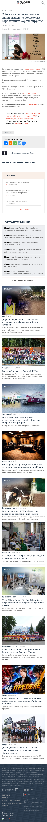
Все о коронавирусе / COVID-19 (18, 29)
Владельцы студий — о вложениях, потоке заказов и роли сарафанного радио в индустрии (23, 468)
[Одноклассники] (10, 143)
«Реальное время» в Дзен (22, 153)
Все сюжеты (24, 209)
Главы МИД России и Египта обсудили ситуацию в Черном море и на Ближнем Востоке (23, 229)
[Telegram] (19, 143)
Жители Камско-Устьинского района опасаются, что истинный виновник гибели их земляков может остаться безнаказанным (22, 325)
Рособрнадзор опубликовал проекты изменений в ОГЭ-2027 (21, 243)
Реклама (5, 798)
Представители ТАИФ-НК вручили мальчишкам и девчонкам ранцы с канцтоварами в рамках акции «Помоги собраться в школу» (22, 374)
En (29, 794)
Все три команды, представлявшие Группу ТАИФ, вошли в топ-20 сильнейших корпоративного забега (23, 752)
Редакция (6, 795)
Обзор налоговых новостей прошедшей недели (21, 421)
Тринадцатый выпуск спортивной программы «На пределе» (22, 703)
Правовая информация (11, 801)
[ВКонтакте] (6, 143)
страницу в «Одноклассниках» (20, 118)
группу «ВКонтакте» (15, 116)
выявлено (33, 104)
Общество (7, 11)
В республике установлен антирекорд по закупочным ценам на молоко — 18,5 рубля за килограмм (23, 515)
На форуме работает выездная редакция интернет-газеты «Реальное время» (23, 605)
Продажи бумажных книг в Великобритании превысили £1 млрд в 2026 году (23, 272)
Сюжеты (10, 175)
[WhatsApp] (15, 143)
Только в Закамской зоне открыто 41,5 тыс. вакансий (23, 558)
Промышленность (9, 508)
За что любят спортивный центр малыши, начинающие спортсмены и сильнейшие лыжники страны (23, 654)
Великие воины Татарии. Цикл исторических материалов (18, 193)
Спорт (4, 695)
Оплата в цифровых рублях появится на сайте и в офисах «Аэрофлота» (22, 251)
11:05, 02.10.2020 (8, 26)
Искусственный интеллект (16, 202)
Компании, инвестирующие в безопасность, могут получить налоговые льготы (23, 236)
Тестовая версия (8, 815)
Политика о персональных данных (12, 804)
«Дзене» (26, 123)
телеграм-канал (32, 113)
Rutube (17, 123)
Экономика (6, 414)
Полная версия (8, 813)
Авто (4, 316)
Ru (25, 794)
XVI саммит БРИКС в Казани (17, 183)
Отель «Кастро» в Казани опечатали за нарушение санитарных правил (22, 258)
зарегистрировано (33, 69)
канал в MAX (31, 116)
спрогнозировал (29, 93)
